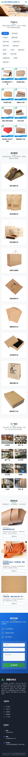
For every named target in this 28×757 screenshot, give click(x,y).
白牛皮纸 (5, 37)
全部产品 (5, 33)
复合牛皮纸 (13, 54)
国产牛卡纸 (5, 45)
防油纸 (15, 58)
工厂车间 (8, 717)
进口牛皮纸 (14, 33)
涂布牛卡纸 (5, 41)
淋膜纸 (4, 54)
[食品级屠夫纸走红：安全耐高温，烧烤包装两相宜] (14, 557)
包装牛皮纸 (15, 45)
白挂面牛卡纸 (16, 41)
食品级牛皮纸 (6, 58)
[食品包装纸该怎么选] (14, 525)
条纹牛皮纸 (21, 49)
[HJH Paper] (14, 11)
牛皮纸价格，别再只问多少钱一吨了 (13, 596)
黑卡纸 (4, 49)
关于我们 (8, 706)
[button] (12, 15)
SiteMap (23, 754)
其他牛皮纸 (5, 62)
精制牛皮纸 (14, 37)
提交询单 (15, 665)
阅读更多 (14, 536)
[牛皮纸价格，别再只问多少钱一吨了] (14, 592)
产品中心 (8, 709)
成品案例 (8, 714)
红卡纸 (12, 49)
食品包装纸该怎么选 (8, 529)
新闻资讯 (8, 711)
